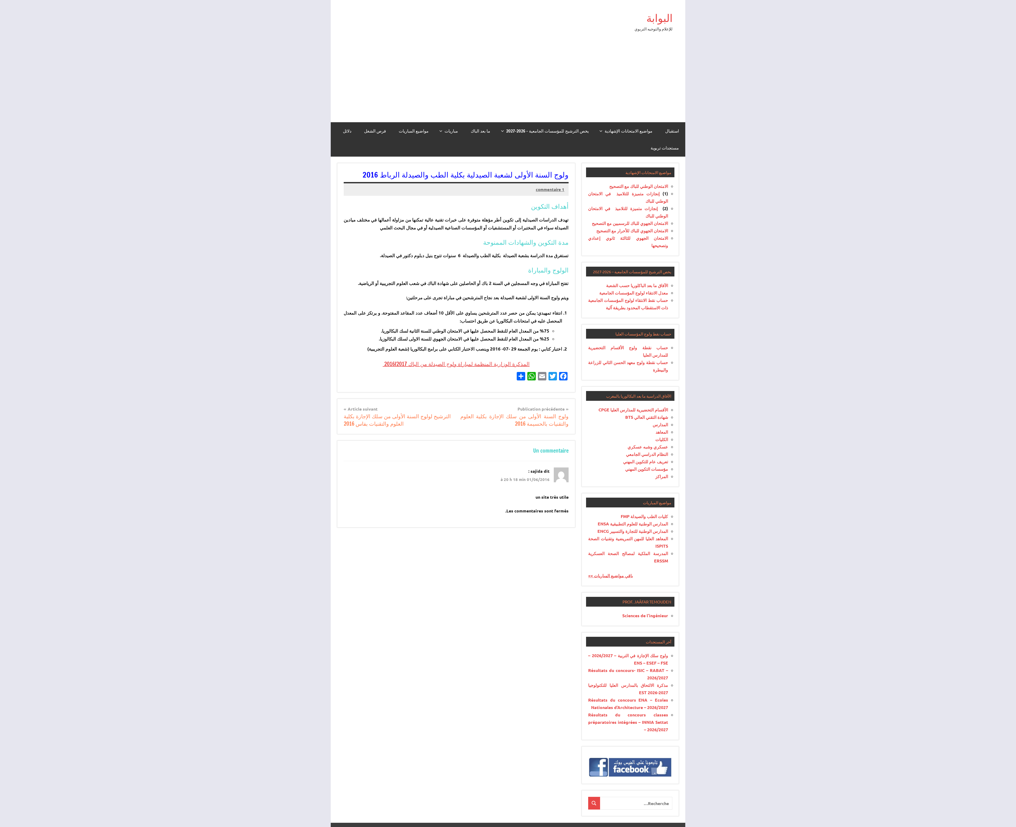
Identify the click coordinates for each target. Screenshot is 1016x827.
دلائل (347, 131)
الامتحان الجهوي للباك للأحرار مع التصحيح (632, 230)
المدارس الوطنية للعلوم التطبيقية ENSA (633, 523)
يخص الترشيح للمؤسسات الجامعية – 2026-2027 (547, 131)
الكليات (661, 439)
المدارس (660, 424)
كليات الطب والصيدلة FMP (644, 516)
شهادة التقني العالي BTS (646, 417)
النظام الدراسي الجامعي (647, 454)
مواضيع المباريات (414, 131)
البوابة (659, 17)
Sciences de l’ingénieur (645, 615)
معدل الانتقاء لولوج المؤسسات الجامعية (633, 293)
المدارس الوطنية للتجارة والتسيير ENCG (632, 531)
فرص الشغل (375, 131)
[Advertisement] (508, 83)
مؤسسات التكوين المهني (646, 469)
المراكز (661, 476)
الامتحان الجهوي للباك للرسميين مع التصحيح (630, 223)
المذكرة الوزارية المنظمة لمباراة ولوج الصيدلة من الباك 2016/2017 (456, 364)
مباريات (451, 131)
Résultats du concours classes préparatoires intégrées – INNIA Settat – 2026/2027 (628, 722)
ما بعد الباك (480, 131)
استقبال (672, 131)
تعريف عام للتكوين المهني (645, 461)
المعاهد (662, 432)
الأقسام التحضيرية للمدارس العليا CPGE (633, 409)
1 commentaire (550, 189)
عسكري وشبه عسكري (648, 446)
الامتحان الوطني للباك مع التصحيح (638, 186)
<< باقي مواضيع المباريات (610, 575)
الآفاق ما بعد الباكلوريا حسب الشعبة (637, 285)
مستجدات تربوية (665, 148)
